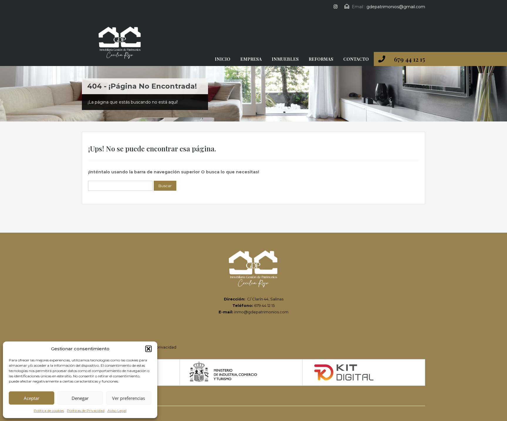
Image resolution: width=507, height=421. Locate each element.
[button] (148, 349)
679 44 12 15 (409, 59)
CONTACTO (356, 59)
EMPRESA (251, 59)
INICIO (222, 59)
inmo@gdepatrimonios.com (261, 312)
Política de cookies (49, 410)
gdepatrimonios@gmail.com (395, 6)
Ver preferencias (128, 398)
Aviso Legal (116, 410)
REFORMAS (321, 59)
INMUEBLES (285, 59)
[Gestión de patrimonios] (120, 44)
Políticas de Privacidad (85, 410)
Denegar (80, 398)
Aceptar (31, 398)
